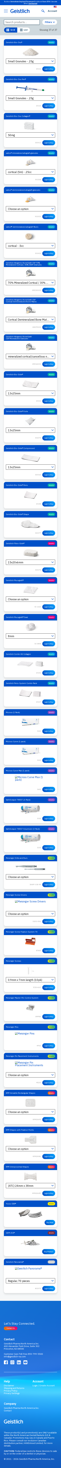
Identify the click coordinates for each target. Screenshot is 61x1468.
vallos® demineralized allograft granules (23, 190)
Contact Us (11, 1328)
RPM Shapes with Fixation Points (20, 1130)
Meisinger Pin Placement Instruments (22, 1056)
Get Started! (32, 3)
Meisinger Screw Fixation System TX (21, 932)
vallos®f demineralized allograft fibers (22, 227)
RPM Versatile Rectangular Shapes (20, 1093)
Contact (8, 1410)
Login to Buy (48, 69)
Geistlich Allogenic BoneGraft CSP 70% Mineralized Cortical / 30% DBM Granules (24, 264)
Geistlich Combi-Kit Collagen (18, 654)
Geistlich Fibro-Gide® (15, 543)
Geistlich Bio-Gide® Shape (17, 514)
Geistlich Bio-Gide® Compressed (20, 448)
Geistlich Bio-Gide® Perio (17, 485)
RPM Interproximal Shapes (17, 1167)
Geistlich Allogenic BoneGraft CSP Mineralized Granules (19, 337)
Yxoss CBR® (11, 1203)
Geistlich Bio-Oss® (14, 42)
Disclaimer (9, 1385)
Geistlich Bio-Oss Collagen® (18, 116)
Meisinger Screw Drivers (16, 895)
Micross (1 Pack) (13, 712)
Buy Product (48, 1251)
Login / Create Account (44, 1385)
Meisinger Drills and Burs (16, 858)
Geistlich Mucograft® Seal (17, 617)
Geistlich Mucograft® (15, 580)
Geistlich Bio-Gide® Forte (17, 411)
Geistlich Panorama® (15, 1262)
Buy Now (50, 1222)
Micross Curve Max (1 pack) (17, 770)
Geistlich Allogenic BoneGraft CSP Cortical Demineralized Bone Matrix (21, 300)
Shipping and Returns (14, 1388)
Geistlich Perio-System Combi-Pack (21, 683)
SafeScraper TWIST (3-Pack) (18, 799)
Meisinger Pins (12, 1027)
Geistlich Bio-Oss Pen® (16, 79)
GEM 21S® (10, 1233)
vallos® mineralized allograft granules (22, 153)
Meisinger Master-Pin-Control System (22, 998)
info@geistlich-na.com (15, 1356)
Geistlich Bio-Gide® (14, 374)
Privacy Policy (10, 1390)
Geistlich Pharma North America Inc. (21, 1408)
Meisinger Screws (13, 961)
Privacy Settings (12, 1393)
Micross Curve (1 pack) (16, 741)
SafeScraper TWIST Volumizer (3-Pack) (23, 829)
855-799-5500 (35, 1353)
